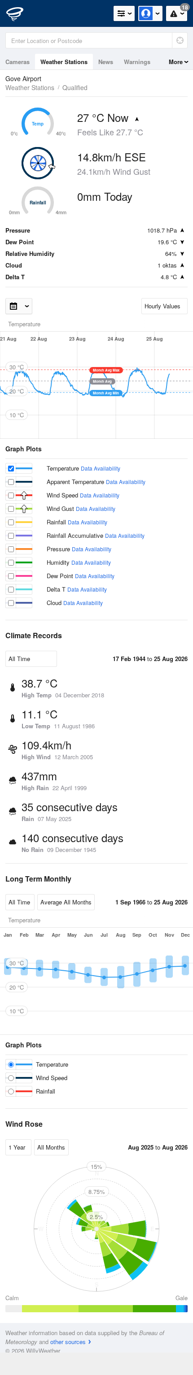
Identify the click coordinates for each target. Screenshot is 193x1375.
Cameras (17, 61)
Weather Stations (64, 61)
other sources (68, 1341)
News (105, 61)
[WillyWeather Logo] (20, 13)
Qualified (75, 87)
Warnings (137, 61)
